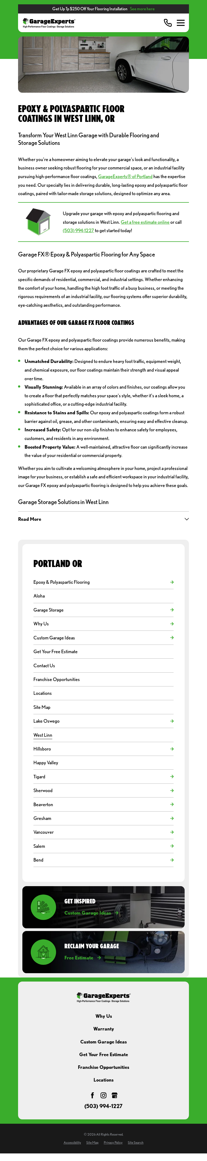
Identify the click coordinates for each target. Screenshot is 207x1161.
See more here (142, 8)
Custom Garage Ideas (103, 1042)
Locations (103, 1080)
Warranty (103, 1029)
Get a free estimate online (145, 222)
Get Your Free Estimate (103, 1054)
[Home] (48, 23)
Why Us (103, 1016)
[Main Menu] (181, 23)
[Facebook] (92, 1095)
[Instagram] (103, 1095)
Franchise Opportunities (103, 1067)
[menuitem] (100, 582)
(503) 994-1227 (78, 230)
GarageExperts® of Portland (125, 176)
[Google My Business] (115, 1095)
